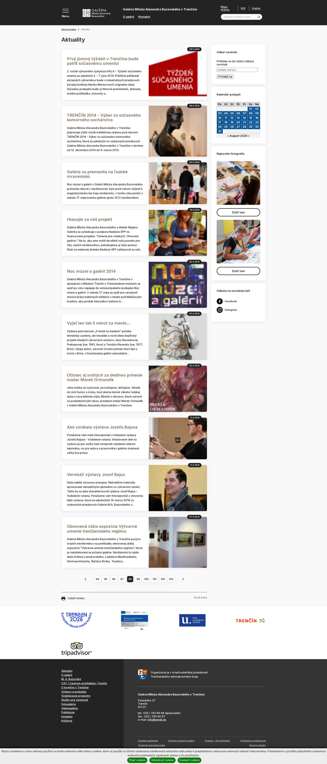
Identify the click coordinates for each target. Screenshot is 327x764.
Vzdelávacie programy (76, 695)
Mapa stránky (225, 8)
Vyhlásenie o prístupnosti (253, 740)
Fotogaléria (68, 704)
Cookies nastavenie (148, 740)
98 (130, 579)
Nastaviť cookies (189, 760)
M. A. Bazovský (71, 679)
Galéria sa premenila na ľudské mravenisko (97, 174)
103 (171, 579)
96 (113, 579)
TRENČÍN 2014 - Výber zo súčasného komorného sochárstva (104, 117)
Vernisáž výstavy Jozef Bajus (96, 474)
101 (155, 579)
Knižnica (66, 720)
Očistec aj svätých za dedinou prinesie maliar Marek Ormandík (104, 377)
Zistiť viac (238, 212)
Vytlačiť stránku (76, 598)
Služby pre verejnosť (74, 700)
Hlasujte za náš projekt (89, 219)
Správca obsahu (257, 745)
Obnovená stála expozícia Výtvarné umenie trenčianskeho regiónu (102, 528)
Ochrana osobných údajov (181, 740)
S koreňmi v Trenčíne (75, 687)
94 (97, 579)
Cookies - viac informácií (217, 740)
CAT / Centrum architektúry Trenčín (84, 683)
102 (163, 579)
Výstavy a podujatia (73, 691)
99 (138, 579)
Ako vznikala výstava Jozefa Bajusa (102, 427)
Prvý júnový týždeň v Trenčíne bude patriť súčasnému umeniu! (102, 61)
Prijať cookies (137, 760)
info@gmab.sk (156, 719)
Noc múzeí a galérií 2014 (91, 271)
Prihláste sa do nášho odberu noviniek (235, 63)
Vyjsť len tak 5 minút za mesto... (99, 323)
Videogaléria (69, 708)
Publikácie (68, 712)
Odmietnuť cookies (162, 760)
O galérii (128, 16)
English (256, 8)
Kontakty (144, 16)
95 (105, 579)
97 (122, 579)
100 (146, 579)
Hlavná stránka (68, 29)
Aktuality (67, 671)
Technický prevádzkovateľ (151, 745)
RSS (243, 8)
